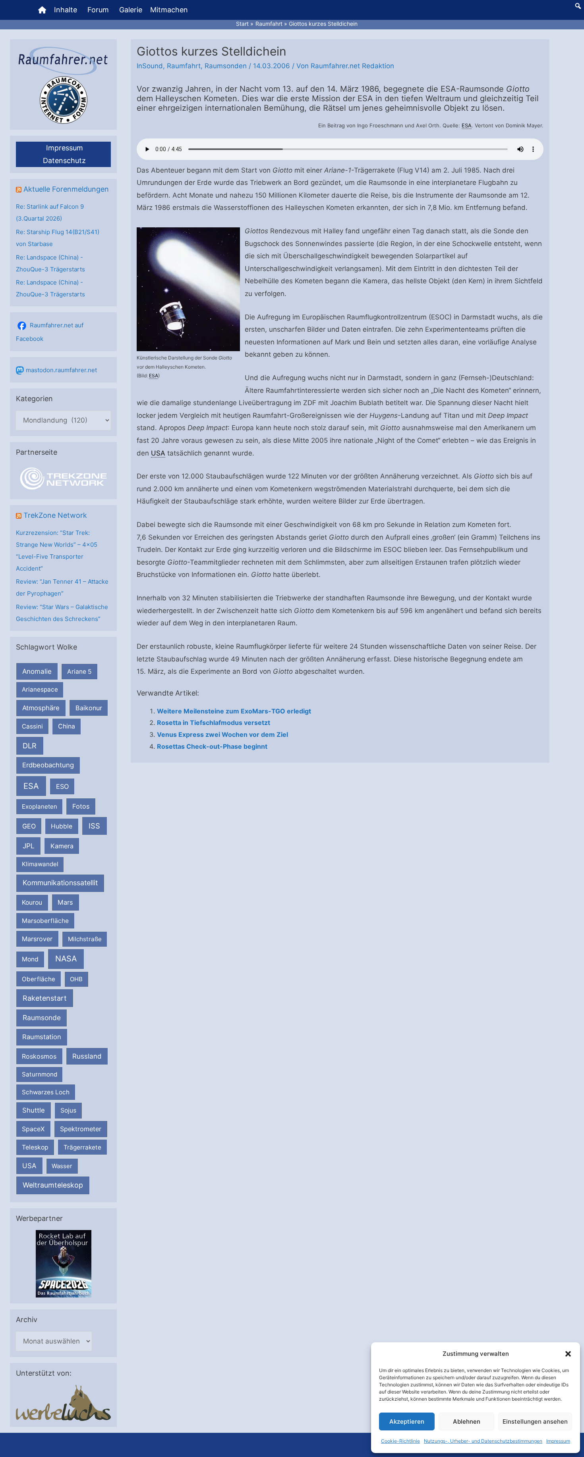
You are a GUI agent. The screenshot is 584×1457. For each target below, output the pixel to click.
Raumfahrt (184, 66)
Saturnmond (39, 1074)
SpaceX (33, 1129)
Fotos (81, 806)
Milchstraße (85, 939)
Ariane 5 (79, 671)
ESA (31, 786)
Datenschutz (64, 160)
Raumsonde (42, 1017)
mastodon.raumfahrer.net (61, 370)
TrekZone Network (55, 515)
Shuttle (33, 1110)
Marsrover (37, 939)
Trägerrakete (82, 1147)
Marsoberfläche (45, 921)
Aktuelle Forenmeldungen (66, 189)
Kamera (61, 846)
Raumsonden (226, 66)
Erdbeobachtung (48, 765)
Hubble (61, 826)
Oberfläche (38, 979)
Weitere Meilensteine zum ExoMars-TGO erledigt (234, 711)
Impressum (558, 1441)
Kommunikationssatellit (60, 882)
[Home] (42, 10)
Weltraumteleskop (53, 1185)
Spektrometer (80, 1129)
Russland (87, 1056)
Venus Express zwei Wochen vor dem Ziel (222, 734)
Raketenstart (45, 998)
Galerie (130, 10)
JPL (29, 846)
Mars (65, 902)
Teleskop (35, 1147)
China (66, 726)
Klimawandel (40, 864)
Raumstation (41, 1037)
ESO (62, 786)
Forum (98, 10)
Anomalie (37, 671)
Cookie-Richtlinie (400, 1441)
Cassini (32, 726)
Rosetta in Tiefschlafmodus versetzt (213, 723)
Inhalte (65, 10)
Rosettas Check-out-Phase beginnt (212, 746)
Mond (30, 959)
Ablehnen (466, 1421)
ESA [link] (467, 125)
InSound (150, 66)
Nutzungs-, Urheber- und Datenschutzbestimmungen (483, 1441)
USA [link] (158, 453)
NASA (66, 958)
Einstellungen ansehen (535, 1421)
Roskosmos (39, 1056)
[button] (568, 1354)
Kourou (32, 902)
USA (29, 1166)
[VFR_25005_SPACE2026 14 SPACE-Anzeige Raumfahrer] (63, 1263)
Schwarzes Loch (46, 1092)
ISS (94, 825)
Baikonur (88, 708)
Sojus (68, 1110)
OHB (76, 979)
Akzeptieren (406, 1421)
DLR (30, 745)
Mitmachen (169, 10)
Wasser (62, 1166)
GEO (29, 826)
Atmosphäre (41, 708)
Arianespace (40, 689)
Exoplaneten (39, 806)
